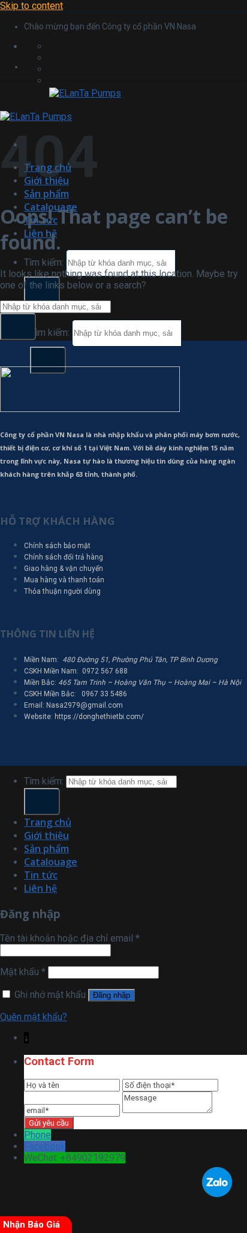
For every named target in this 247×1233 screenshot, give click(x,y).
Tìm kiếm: (44, 262)
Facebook (44, 1146)
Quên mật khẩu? (33, 1017)
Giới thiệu (46, 835)
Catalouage (50, 861)
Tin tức (41, 875)
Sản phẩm (46, 193)
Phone (37, 1135)
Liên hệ (40, 888)
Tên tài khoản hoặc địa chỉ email (70, 938)
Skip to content (31, 5)
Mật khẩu (23, 972)
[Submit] (48, 360)
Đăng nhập (111, 995)
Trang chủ (47, 822)
